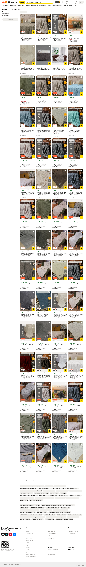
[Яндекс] (83, 565)
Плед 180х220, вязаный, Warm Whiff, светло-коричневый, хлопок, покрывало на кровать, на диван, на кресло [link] (75, 162)
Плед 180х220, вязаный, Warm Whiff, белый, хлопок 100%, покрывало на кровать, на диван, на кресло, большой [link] (75, 437)
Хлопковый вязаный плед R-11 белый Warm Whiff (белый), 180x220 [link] (60, 69)
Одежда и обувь (29, 538)
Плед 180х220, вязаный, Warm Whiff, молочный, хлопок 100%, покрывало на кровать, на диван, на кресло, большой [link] (28, 69)
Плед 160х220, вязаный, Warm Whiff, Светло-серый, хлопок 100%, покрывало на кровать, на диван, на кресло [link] (60, 437)
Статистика (5, 564)
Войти (81, 2)
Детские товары (29, 558)
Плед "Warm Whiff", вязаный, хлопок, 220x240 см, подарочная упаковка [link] (43, 315)
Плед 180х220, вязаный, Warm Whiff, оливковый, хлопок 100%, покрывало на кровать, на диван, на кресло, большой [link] (75, 38)
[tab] (5, 5)
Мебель (27, 531)
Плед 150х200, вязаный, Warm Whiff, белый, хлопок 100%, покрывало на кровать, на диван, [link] (76, 376)
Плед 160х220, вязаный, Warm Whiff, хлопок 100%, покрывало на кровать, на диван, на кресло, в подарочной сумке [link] (43, 254)
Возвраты (49, 536)
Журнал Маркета (51, 538)
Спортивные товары (30, 552)
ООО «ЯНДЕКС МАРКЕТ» (80, 563)
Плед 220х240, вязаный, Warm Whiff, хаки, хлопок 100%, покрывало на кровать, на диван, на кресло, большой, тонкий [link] (44, 437)
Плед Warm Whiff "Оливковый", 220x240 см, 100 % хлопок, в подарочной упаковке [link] (27, 100)
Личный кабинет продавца (53, 549)
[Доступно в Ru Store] (14, 535)
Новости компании (71, 529)
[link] (32, 486)
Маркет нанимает (71, 536)
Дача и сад (28, 547)
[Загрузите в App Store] (3, 535)
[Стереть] (51, 2)
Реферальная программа (73, 531)
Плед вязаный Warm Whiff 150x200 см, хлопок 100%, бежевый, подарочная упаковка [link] (27, 38)
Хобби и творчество (30, 545)
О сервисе (50, 535)
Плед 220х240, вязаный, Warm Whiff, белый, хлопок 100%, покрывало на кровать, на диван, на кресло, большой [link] (28, 193)
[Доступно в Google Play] (6, 535)
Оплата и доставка (51, 531)
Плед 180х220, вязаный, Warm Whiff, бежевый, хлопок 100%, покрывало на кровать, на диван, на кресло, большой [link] (59, 193)
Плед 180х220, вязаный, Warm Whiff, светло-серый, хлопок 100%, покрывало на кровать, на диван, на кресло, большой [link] (27, 254)
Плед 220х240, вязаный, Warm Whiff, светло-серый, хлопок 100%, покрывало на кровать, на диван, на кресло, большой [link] (76, 223)
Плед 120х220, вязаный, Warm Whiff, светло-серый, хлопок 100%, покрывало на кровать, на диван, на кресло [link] (27, 467)
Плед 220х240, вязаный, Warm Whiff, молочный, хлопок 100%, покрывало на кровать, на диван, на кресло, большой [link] (60, 315)
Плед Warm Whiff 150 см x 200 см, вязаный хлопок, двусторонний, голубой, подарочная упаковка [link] (75, 100)
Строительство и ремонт (31, 556)
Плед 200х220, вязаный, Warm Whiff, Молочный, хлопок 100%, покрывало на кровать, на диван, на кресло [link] (59, 284)
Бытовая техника (29, 533)
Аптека (27, 542)
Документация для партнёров (53, 552)
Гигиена (27, 535)
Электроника (28, 536)
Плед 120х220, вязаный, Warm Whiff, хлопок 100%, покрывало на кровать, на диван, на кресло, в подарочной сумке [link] (59, 223)
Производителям (71, 533)
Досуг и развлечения (30, 529)
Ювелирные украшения (30, 559)
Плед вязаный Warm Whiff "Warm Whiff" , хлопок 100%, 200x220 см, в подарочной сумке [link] (75, 69)
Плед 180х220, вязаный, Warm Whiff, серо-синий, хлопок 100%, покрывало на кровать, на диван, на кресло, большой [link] (59, 467)
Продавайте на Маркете (52, 551)
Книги (27, 549)
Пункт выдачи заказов (72, 535)
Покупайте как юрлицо (52, 533)
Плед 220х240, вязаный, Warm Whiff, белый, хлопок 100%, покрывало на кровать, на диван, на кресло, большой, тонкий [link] (60, 376)
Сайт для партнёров (51, 554)
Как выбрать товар (51, 529)
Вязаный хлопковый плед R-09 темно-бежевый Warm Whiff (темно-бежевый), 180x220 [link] (44, 69)
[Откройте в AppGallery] (10, 535)
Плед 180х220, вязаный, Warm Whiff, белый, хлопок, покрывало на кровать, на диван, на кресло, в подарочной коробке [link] (43, 406)
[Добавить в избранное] (33, 15)
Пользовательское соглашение (15, 564)
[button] (23, 12)
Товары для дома (29, 540)
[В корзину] (33, 32)
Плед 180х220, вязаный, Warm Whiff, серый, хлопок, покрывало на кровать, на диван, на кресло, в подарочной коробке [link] (43, 162)
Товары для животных (30, 554)
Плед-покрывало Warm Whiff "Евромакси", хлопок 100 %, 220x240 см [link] (58, 131)
